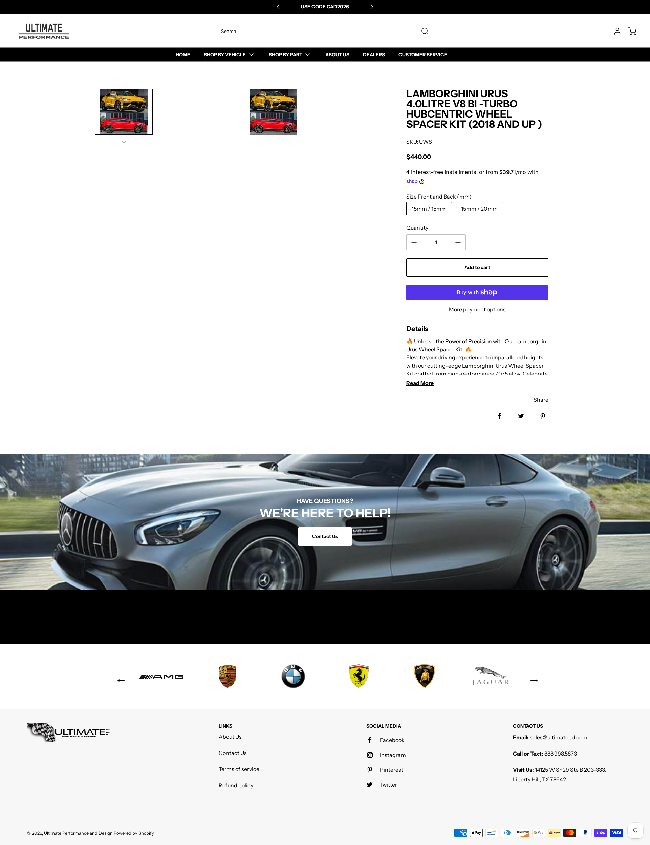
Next (531, 676)
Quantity (417, 227)
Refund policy (236, 785)
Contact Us (233, 752)
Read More (420, 382)
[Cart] (629, 31)
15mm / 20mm (479, 208)
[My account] (614, 31)
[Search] (421, 31)
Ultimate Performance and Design (78, 833)
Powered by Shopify (134, 833)
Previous (118, 676)
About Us (230, 736)
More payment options (477, 309)
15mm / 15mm (429, 208)
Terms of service (239, 769)
